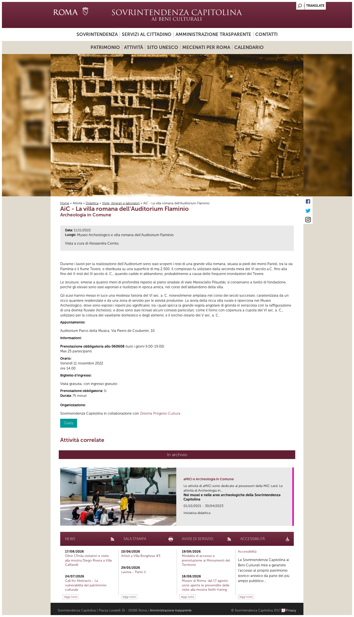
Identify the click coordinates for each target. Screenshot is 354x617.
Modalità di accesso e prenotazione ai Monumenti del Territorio (206, 560)
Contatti (266, 34)
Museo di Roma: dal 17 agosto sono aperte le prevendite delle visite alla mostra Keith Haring (205, 585)
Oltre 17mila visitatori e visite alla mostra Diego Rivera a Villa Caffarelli (88, 560)
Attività (133, 47)
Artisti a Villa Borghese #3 (140, 556)
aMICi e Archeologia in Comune (209, 479)
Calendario (249, 47)
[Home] (177, 15)
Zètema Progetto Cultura (160, 413)
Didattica (92, 203)
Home (64, 203)
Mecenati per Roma (206, 47)
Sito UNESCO (162, 47)
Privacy (291, 610)
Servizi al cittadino (146, 34)
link (290, 521)
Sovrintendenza (97, 34)
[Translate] (288, 4)
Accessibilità (247, 551)
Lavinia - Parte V (133, 572)
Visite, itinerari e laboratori (121, 203)
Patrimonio (105, 47)
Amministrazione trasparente (213, 34)
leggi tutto (70, 596)
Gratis (68, 423)
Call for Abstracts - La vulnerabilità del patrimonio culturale (85, 585)
